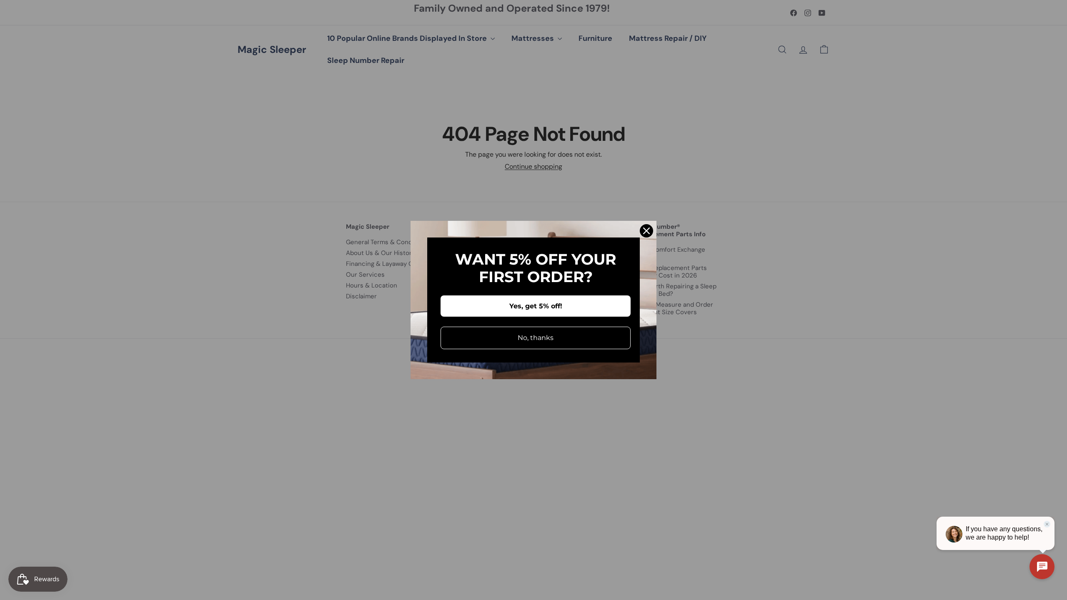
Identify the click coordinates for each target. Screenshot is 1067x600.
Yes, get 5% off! (535, 306)
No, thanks (536, 338)
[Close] (646, 231)
